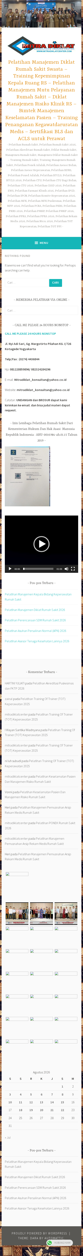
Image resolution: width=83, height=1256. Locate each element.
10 (10, 1102)
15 (62, 1102)
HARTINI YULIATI (15, 683)
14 (52, 1102)
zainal (8, 699)
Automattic (54, 1238)
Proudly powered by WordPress (39, 1233)
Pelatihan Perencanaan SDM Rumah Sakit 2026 (35, 620)
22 (62, 1110)
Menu (44, 243)
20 (41, 1110)
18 (20, 1110)
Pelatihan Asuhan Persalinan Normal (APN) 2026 (35, 631)
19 (31, 1110)
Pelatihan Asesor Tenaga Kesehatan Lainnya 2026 (37, 641)
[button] (41, 544)
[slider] (38, 569)
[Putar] (10, 569)
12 (31, 1102)
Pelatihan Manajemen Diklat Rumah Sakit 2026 (35, 610)
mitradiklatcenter (16, 714)
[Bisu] (66, 569)
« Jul (8, 1137)
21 (52, 1110)
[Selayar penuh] (73, 569)
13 (41, 1102)
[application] (41, 544)
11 (20, 1102)
